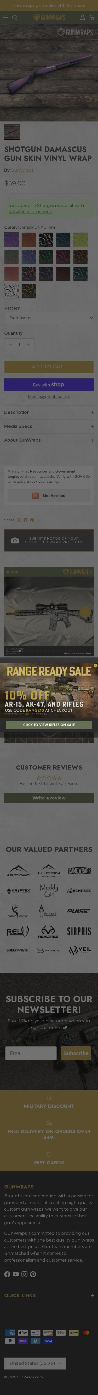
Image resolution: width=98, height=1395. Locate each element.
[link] (49, 690)
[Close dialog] (95, 665)
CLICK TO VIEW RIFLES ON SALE (49, 725)
